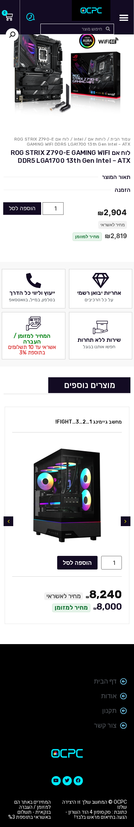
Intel (79, 139)
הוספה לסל (22, 208)
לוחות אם (97, 139)
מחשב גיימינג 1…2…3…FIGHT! (88, 422)
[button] (123, 17)
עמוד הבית (120, 139)
